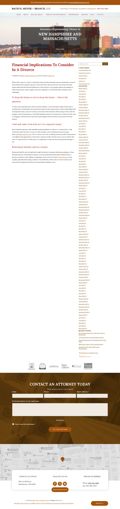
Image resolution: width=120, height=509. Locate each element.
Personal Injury (83, 84)
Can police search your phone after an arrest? (91, 337)
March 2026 (82, 102)
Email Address (83, 392)
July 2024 (81, 156)
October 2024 (82, 148)
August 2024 (82, 153)
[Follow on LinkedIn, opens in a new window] (65, 484)
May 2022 (81, 226)
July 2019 (81, 317)
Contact (100, 14)
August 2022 (82, 218)
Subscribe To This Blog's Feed (89, 353)
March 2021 (82, 264)
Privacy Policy (41, 503)
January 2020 (82, 301)
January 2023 (82, 204)
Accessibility (32, 503)
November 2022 (83, 210)
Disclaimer (60, 420)
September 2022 (83, 215)
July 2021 (81, 253)
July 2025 (81, 123)
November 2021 (83, 242)
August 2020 (82, 282)
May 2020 (81, 290)
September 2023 (83, 183)
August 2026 (82, 88)
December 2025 (83, 110)
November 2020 (83, 274)
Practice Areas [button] (36, 14)
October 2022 (82, 212)
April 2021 (81, 261)
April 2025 (81, 131)
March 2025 (82, 134)
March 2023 (82, 199)
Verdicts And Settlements (56, 14)
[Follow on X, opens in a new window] (60, 484)
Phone (46, 392)
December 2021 (83, 239)
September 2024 (83, 150)
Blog (92, 14)
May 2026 (81, 96)
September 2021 (83, 247)
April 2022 (81, 229)
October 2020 (82, 277)
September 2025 (83, 118)
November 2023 (83, 177)
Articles (84, 14)
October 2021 (82, 245)
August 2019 (82, 315)
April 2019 (81, 326)
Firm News (82, 78)
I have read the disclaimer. (25, 424)
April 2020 (81, 293)
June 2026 (81, 94)
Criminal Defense (83, 70)
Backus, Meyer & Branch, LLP (29, 76)
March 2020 (82, 296)
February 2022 (82, 234)
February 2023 (82, 202)
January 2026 (82, 107)
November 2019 (83, 307)
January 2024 (82, 172)
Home (18, 14)
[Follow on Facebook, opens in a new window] (55, 484)
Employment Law (84, 73)
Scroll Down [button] (60, 49)
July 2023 (81, 188)
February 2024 (82, 169)
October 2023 (82, 180)
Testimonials (73, 14)
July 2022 (81, 220)
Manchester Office (60, 489)
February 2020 (82, 299)
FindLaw (71, 503)
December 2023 (83, 175)
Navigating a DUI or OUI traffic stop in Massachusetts (89, 347)
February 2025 (82, 137)
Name (14, 392)
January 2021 (82, 269)
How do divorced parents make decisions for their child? (92, 341)
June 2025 (81, 126)
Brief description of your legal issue (25, 401)
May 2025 (81, 129)
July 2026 (81, 91)
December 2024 (83, 142)
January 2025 (82, 140)
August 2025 (82, 121)
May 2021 (81, 258)
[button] (118, 497)
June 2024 (81, 158)
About (25, 14)
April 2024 (81, 164)
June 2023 (81, 191)
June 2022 (81, 223)
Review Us (99, 503)
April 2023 (81, 196)
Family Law (51, 76)
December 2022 (83, 207)
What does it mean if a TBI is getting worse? (91, 344)
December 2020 (83, 272)
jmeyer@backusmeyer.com (79, 2)
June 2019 (81, 320)
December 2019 (83, 304)
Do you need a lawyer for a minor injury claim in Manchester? (92, 334)
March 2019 (82, 328)
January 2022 (82, 237)
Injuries (81, 81)
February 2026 (82, 104)
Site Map (24, 503)
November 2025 (83, 113)
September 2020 (83, 280)
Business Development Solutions (56, 503)
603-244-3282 (102, 9)
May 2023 (81, 193)
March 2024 (82, 166)
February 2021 (82, 266)
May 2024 (81, 161)
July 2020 (81, 285)
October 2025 (82, 115)
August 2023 (82, 185)
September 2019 (83, 312)
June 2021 (81, 255)
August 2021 (82, 250)
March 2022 (82, 231)
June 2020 (81, 288)
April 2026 (81, 99)
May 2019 (81, 323)
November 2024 (83, 145)
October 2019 (82, 309)
